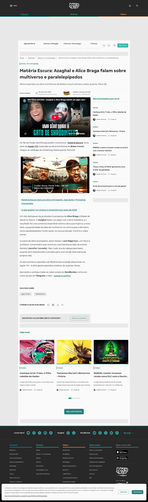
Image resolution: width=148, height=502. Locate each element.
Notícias (31, 58)
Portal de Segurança (95, 466)
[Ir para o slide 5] (79, 398)
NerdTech (13, 470)
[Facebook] (53, 305)
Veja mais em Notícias (43, 474)
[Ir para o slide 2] (73, 398)
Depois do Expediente (16, 462)
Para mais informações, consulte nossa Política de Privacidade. (26, 496)
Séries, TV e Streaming (46, 58)
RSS (90, 478)
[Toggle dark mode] (130, 6)
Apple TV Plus (25, 294)
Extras (12, 474)
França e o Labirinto (16, 481)
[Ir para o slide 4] (77, 398)
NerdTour (66, 470)
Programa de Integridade (97, 462)
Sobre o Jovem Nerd (95, 450)
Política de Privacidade (96, 458)
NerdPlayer (66, 454)
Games (95, 108)
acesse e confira (62, 276)
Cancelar (123, 492)
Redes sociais (93, 454)
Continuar (137, 492)
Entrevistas (39, 466)
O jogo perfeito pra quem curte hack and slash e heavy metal (36, 383)
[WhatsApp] (48, 305)
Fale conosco (93, 470)
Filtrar (124, 45)
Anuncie (91, 474)
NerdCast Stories (68, 458)
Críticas (38, 462)
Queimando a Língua (69, 481)
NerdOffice (66, 450)
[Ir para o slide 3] (75, 398)
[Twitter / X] (58, 305)
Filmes (38, 450)
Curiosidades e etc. (42, 470)
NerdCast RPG (14, 454)
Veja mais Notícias (74, 412)
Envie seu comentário (79, 318)
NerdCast (13, 450)
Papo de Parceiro (15, 478)
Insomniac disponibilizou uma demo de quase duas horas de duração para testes (73, 383)
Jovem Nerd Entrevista (70, 478)
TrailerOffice (67, 474)
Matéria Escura (40, 294)
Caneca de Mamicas (16, 458)
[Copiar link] (62, 305)
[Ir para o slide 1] (70, 398)
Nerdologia (13, 466)
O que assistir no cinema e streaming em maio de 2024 (49, 210)
